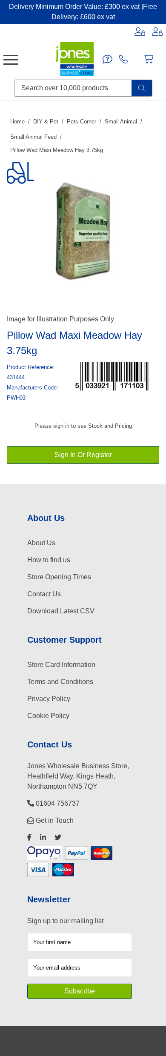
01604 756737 (57, 803)
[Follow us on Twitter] (57, 837)
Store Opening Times (59, 577)
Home (17, 121)
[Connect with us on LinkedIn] (43, 837)
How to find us (48, 560)
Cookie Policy (48, 715)
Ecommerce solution (110, 1037)
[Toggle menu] (10, 59)
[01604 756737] (123, 59)
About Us (41, 543)
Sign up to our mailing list (65, 920)
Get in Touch (54, 820)
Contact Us (44, 594)
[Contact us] (107, 59)
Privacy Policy (48, 698)
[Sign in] (140, 31)
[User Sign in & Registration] (157, 31)
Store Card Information (61, 664)
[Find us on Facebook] (29, 837)
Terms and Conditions (60, 681)
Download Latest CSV (60, 611)
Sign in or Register (83, 454)
